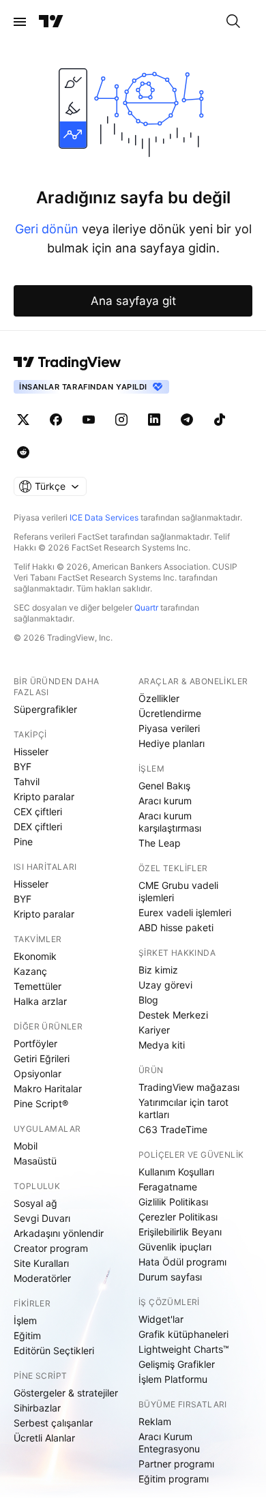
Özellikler (158, 698)
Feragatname (167, 1187)
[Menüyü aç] (19, 21)
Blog (148, 1000)
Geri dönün (46, 229)
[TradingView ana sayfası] (51, 21)
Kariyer (154, 1030)
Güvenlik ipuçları (174, 1247)
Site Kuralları (41, 1263)
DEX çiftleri (38, 826)
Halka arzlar (40, 1001)
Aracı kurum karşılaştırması (169, 822)
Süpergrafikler (45, 709)
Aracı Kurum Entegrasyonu (169, 1442)
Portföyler (35, 1043)
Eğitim (27, 1335)
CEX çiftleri (38, 811)
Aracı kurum (165, 800)
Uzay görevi (165, 985)
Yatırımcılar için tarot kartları (183, 1108)
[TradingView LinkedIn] (154, 419)
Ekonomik (35, 956)
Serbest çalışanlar (53, 1423)
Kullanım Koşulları (176, 1171)
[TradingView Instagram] (121, 419)
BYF (22, 766)
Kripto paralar (44, 796)
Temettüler (37, 986)
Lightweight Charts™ (183, 1349)
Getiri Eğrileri (42, 1058)
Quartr (146, 607)
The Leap (159, 843)
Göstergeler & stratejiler (66, 1393)
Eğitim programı (173, 1478)
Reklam (154, 1421)
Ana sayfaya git (133, 301)
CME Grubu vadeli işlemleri (178, 891)
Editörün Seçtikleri (54, 1350)
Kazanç (30, 971)
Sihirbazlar (37, 1408)
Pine (23, 841)
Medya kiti (161, 1045)
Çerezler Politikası (178, 1217)
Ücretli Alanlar (44, 1438)
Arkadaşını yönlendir (59, 1233)
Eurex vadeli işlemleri (184, 912)
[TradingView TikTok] (219, 419)
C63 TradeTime (172, 1129)
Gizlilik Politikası (173, 1202)
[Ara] (233, 21)
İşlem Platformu (172, 1379)
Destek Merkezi (173, 1015)
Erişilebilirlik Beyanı (180, 1232)
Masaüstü (35, 1161)
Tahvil (27, 781)
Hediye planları (171, 743)
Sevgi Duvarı (42, 1218)
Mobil (26, 1146)
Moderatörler (42, 1278)
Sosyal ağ (35, 1203)
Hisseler (31, 751)
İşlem (25, 1320)
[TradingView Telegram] (186, 419)
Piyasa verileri (169, 728)
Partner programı (176, 1463)
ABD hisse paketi (175, 927)
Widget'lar (160, 1319)
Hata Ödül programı (182, 1262)
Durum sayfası (170, 1277)
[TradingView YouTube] (88, 419)
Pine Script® (41, 1103)
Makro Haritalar (48, 1088)
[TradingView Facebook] (55, 419)
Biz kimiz (158, 970)
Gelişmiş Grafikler (176, 1364)
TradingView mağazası (188, 1087)
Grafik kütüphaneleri (183, 1334)
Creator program (51, 1248)
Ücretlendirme (169, 713)
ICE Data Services (104, 517)
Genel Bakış (164, 785)
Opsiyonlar (37, 1073)
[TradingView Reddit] (23, 452)
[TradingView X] (23, 419)
